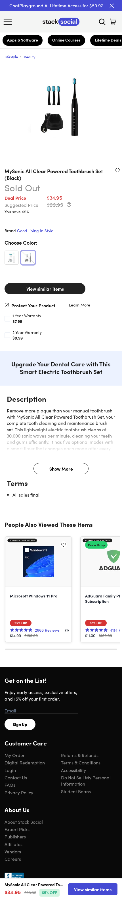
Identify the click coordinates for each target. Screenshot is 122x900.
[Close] (112, 5)
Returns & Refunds (79, 755)
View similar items (45, 289)
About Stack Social (24, 822)
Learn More (79, 305)
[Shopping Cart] (113, 22)
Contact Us (16, 777)
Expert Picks (17, 829)
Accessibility (73, 770)
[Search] (102, 21)
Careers (13, 859)
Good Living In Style (35, 230)
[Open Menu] (9, 21)
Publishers (15, 836)
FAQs (10, 785)
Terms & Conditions (80, 762)
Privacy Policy (19, 792)
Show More (61, 469)
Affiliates (13, 844)
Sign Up (20, 724)
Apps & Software (22, 40)
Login (10, 770)
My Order (15, 755)
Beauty (29, 56)
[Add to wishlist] (117, 170)
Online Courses (66, 40)
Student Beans (76, 791)
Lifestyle (11, 56)
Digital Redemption (25, 762)
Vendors (13, 851)
